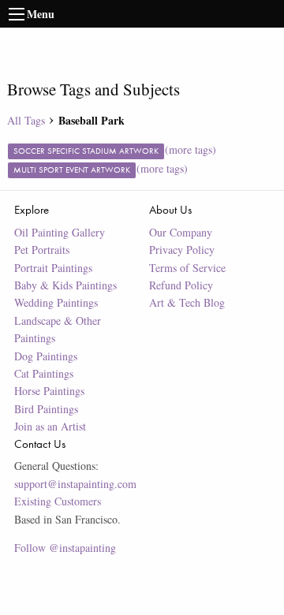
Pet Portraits (41, 249)
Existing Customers (57, 501)
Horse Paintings (49, 390)
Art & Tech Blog (187, 302)
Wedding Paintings (56, 302)
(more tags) (190, 149)
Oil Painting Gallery (59, 232)
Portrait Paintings (53, 267)
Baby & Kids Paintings (65, 285)
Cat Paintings (43, 373)
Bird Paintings (46, 408)
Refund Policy (181, 285)
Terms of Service (187, 267)
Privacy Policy (182, 249)
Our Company (180, 232)
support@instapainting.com (75, 483)
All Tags (26, 120)
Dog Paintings (45, 355)
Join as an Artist (50, 426)
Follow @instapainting (65, 547)
